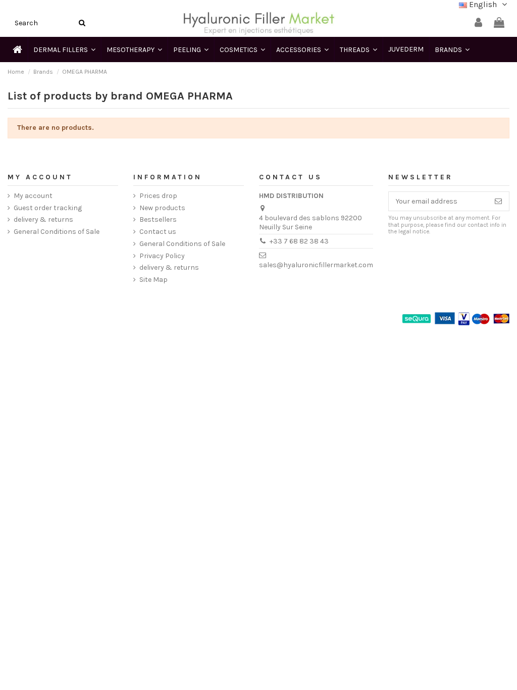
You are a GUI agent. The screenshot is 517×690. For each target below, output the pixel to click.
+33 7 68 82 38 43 (299, 241)
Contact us (157, 231)
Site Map (153, 279)
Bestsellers (158, 219)
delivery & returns (43, 219)
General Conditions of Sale (56, 231)
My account (33, 195)
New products (162, 208)
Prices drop (158, 195)
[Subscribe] (498, 201)
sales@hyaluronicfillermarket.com (316, 265)
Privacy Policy (162, 256)
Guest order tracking (48, 208)
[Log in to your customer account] (478, 23)
